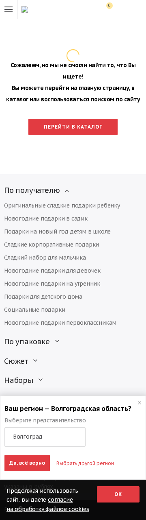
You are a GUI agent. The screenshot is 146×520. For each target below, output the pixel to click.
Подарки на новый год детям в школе (57, 231)
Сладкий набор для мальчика (45, 257)
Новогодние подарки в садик (46, 218)
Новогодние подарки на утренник (52, 283)
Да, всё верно (27, 463)
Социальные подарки (34, 309)
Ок (118, 494)
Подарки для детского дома (43, 296)
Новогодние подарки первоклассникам (60, 322)
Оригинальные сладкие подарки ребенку (62, 205)
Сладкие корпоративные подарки (51, 244)
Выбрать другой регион (85, 463)
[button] (45, 437)
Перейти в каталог (73, 127)
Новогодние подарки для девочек (52, 270)
